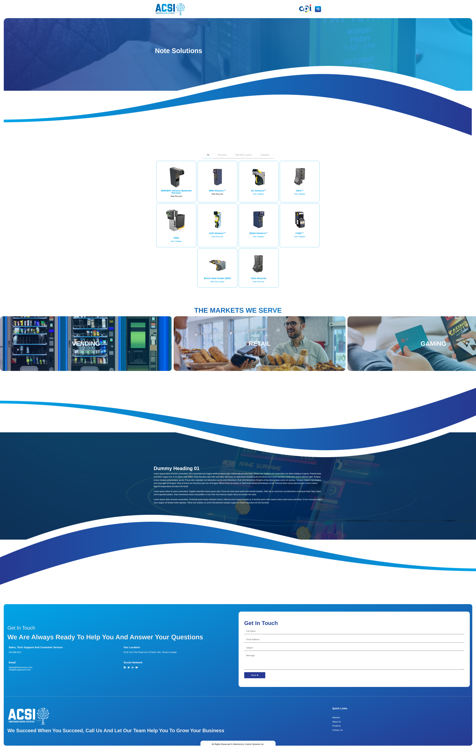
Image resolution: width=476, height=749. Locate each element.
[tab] (208, 155)
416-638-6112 (15, 652)
